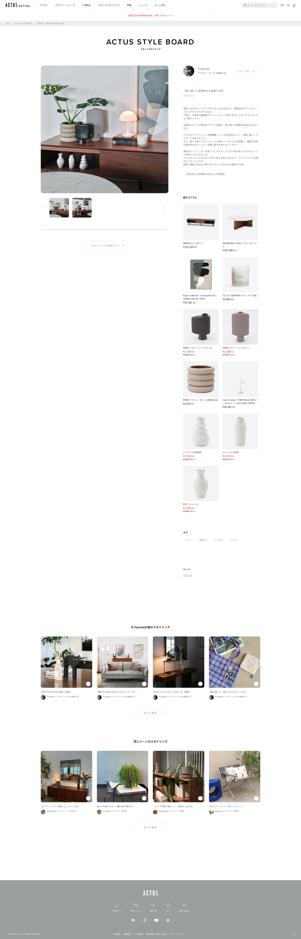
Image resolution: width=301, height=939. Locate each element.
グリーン (189, 540)
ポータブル (218, 540)
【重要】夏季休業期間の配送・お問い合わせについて (150, 15)
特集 (129, 5)
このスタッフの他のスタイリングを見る (205, 174)
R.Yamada (203, 69)
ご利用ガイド (116, 911)
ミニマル (233, 540)
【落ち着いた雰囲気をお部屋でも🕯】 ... (51, 23)
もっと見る (160, 5)
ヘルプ (168, 911)
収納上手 (203, 540)
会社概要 (116, 934)
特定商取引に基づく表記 (156, 934)
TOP (7, 23)
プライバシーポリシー (179, 934)
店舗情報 (127, 934)
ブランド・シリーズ (65, 5)
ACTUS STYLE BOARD (22, 23)
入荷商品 (86, 5)
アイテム (43, 5)
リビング (187, 575)
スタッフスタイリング (109, 5)
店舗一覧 (153, 911)
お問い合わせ (184, 911)
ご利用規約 (138, 934)
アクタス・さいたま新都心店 (212, 73)
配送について (135, 911)
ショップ (143, 5)
